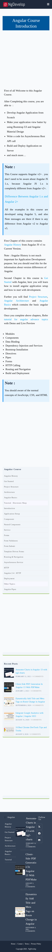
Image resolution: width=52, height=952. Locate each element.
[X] (39, 827)
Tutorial (8, 859)
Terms (27, 944)
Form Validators (11, 541)
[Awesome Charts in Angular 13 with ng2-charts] (9, 673)
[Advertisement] (26, 58)
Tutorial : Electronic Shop (15, 503)
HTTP (6, 568)
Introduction (9, 508)
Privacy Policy (36, 944)
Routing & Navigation (13, 557)
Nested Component (12, 524)
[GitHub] (39, 840)
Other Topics (9, 584)
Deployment (9, 578)
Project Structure (38, 296)
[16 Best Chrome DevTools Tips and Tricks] (9, 731)
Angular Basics (10, 497)
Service (7, 530)
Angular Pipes (10, 589)
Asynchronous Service (13, 562)
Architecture (9, 492)
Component (9, 519)
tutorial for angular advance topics (26, 319)
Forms (6, 535)
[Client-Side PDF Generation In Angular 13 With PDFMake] (9, 687)
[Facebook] (39, 833)
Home (13, 944)
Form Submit (9, 546)
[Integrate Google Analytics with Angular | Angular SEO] (9, 716)
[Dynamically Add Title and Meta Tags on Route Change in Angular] (9, 702)
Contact (20, 944)
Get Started (9, 481)
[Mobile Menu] (48, 4)
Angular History (12, 244)
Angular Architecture (16, 300)
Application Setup (12, 514)
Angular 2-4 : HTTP (12, 573)
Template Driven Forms (14, 551)
